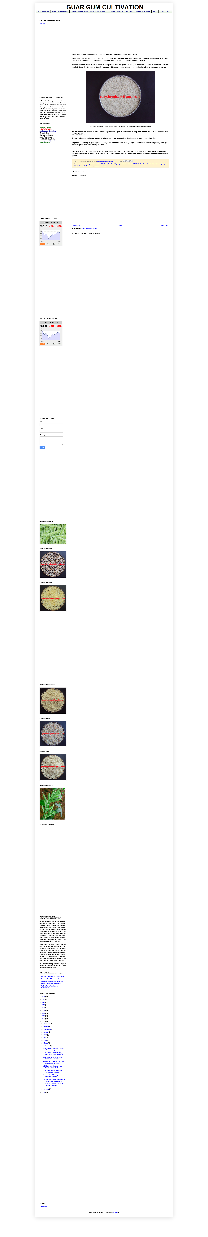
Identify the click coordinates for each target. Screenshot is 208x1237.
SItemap (44, 1207)
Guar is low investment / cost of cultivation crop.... (53, 1049)
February (47, 1046)
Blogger (115, 1212)
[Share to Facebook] (130, 161)
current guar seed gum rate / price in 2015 (91, 164)
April (45, 1040)
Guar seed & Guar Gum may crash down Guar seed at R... (53, 1053)
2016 (43, 1019)
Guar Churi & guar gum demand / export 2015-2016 (123, 164)
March (46, 1043)
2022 (43, 1007)
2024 (43, 1002)
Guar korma (150, 164)
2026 (43, 996)
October (46, 1026)
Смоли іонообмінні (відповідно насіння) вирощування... (54, 1080)
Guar (105, 164)
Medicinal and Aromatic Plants (51, 979)
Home (120, 225)
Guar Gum (143, 164)
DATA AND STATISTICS (116, 11)
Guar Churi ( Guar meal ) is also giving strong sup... (53, 1084)
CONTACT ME (164, 11)
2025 (43, 999)
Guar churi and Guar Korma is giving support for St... (53, 1071)
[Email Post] (120, 161)
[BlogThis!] (126, 161)
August (46, 1032)
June (45, 1035)
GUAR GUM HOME (43, 11)
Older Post (164, 225)
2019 (43, 1010)
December (47, 1024)
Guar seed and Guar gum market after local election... (54, 1075)
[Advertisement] (120, 35)
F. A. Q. (155, 11)
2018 (43, 1013)
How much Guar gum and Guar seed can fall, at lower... (53, 1062)
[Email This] (124, 161)
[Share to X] (128, 161)
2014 (43, 1092)
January (46, 1089)
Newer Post (76, 225)
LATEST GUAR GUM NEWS (79, 11)
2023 (43, 1005)
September (47, 1029)
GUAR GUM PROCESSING (60, 11)
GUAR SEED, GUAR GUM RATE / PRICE (138, 11)
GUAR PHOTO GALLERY (98, 11)
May (45, 1037)
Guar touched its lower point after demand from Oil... (52, 1058)
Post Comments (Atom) (89, 228)
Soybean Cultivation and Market (52, 981)
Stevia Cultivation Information (51, 983)
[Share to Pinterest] (132, 161)
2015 (43, 1021)
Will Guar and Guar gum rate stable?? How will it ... (52, 1067)
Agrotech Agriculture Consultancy (52, 976)
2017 (43, 1016)
